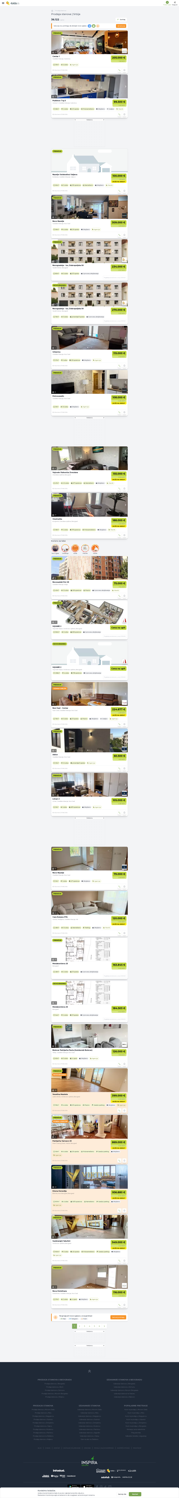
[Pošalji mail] (110, 1486)
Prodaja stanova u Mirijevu (54, 1397)
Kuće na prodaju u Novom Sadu (135, 1409)
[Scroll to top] (89, 1371)
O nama (47, 1448)
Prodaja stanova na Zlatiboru (43, 1436)
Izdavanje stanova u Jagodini (89, 1433)
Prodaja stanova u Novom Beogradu (55, 1394)
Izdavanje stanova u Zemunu (124, 1387)
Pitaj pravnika (136, 1433)
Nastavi (135, 1494)
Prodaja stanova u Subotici (43, 1419)
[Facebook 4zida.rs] (97, 1486)
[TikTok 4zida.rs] (105, 1486)
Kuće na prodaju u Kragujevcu (136, 1416)
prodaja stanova (60, 10)
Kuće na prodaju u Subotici (136, 1419)
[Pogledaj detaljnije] (89, 42)
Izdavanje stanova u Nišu (89, 1413)
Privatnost (137, 1448)
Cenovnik (87, 1448)
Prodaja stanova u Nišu (43, 1413)
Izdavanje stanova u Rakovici (124, 1397)
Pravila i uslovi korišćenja (104, 1448)
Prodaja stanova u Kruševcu (43, 1429)
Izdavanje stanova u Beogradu (124, 1384)
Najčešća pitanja (123, 1448)
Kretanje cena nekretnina (136, 1429)
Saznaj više (122, 1494)
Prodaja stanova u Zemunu (55, 1390)
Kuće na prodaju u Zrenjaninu (135, 1423)
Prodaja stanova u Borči (54, 1387)
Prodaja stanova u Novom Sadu (43, 1409)
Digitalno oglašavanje (71, 1448)
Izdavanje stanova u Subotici (89, 1419)
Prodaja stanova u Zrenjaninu (43, 1423)
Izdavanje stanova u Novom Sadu (89, 1409)
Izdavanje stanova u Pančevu (89, 1429)
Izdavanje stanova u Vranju (89, 1436)
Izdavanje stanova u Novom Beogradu (124, 1390)
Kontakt (57, 1448)
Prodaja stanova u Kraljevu (43, 1439)
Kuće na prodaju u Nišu (136, 1413)
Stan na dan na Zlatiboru (89, 1439)
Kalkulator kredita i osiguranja (135, 1436)
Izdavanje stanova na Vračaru (124, 1394)
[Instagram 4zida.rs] (101, 1486)
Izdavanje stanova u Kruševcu (89, 1426)
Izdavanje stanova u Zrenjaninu (89, 1423)
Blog (40, 1448)
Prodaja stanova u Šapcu (43, 1426)
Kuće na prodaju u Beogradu (136, 1426)
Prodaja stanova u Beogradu (54, 1384)
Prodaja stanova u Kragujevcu (43, 1416)
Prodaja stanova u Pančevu (43, 1433)
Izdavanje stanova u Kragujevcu (89, 1416)
